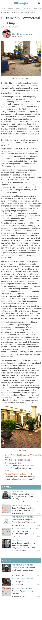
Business (27, 8)
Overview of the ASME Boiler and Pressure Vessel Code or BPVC (23, 570)
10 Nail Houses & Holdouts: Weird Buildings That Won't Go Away (23, 496)
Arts (3, 8)
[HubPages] (21, 3)
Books (18, 8)
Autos (10, 8)
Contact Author (17, 36)
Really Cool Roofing (13, 463)
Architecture (17, 491)
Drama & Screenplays (21, 505)
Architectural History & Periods (25, 529)
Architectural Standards (22, 517)
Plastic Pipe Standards (21, 582)
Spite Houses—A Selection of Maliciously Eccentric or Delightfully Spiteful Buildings (23, 545)
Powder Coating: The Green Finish (18, 474)
